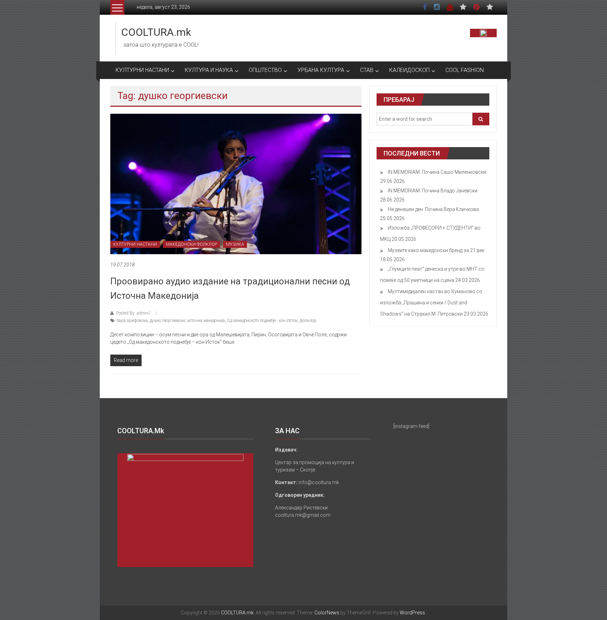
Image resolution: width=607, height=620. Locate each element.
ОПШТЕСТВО (265, 70)
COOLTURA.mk (156, 32)
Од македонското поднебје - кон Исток (262, 320)
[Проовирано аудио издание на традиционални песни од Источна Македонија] (235, 183)
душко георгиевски (167, 320)
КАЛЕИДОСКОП (409, 70)
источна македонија (206, 320)
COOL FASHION (464, 70)
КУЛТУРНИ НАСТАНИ (142, 70)
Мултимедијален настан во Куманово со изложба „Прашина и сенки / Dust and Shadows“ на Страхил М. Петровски (431, 303)
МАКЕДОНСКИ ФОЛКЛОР (191, 244)
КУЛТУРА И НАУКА (209, 70)
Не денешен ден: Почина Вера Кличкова (433, 209)
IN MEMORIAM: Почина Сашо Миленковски (437, 172)
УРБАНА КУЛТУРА (321, 70)
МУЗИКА (235, 244)
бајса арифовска (132, 320)
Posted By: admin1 (133, 313)
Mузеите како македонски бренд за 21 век (436, 250)
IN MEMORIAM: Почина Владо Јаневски (432, 190)
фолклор (308, 320)
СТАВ (366, 70)
